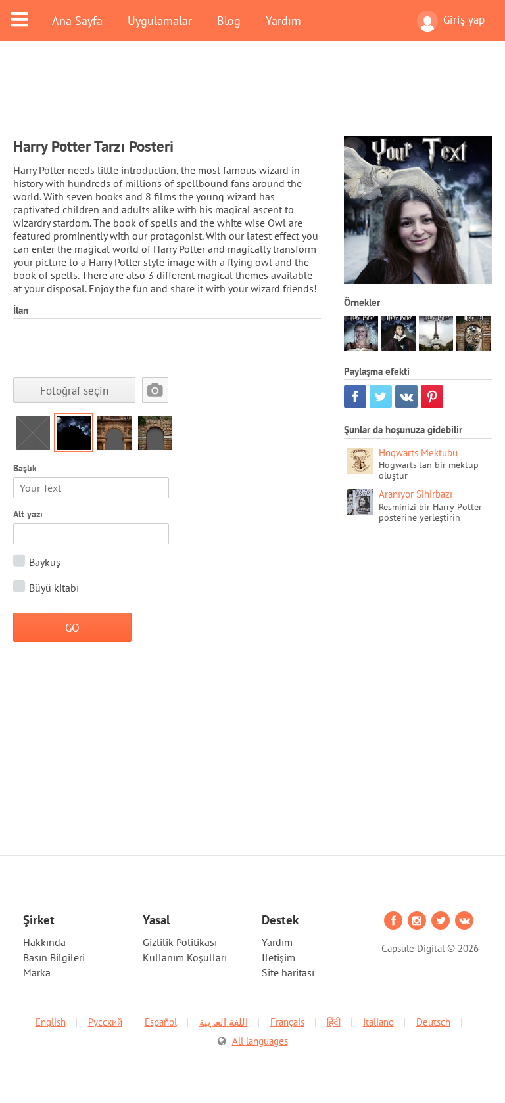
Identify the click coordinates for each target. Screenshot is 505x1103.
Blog (229, 20)
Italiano (378, 1022)
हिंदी (334, 1022)
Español (161, 1022)
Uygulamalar (160, 20)
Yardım (283, 20)
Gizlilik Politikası (180, 942)
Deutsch (433, 1022)
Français (287, 1022)
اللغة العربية (223, 1022)
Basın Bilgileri (54, 957)
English (51, 1022)
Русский (105, 1022)
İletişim (278, 957)
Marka (37, 972)
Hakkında (44, 942)
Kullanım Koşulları (185, 957)
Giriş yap (464, 19)
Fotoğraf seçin (74, 390)
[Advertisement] (252, 96)
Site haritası (288, 972)
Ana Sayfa (77, 20)
